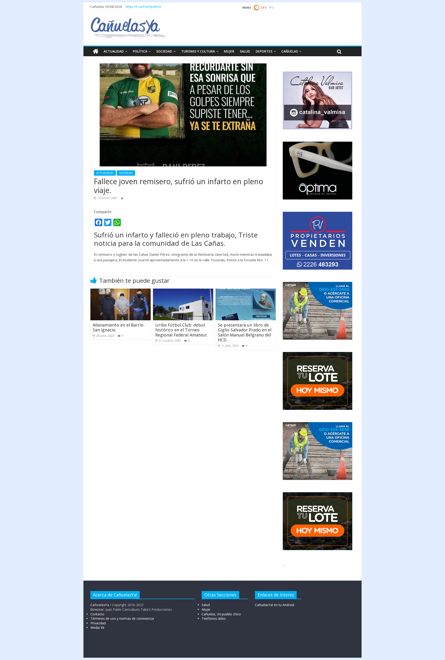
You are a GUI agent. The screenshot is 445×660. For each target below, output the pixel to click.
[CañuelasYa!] (128, 19)
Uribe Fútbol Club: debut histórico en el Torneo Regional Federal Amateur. (181, 330)
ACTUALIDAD (114, 51)
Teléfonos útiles (214, 618)
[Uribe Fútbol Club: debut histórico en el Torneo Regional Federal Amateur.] (183, 291)
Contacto (97, 614)
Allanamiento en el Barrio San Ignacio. (118, 327)
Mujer (206, 609)
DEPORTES (264, 51)
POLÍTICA (140, 51)
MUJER (229, 51)
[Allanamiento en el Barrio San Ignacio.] (120, 291)
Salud (206, 605)
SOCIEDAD (164, 51)
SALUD (245, 51)
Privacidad (98, 623)
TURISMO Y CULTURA (198, 51)
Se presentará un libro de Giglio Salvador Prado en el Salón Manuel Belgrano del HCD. (244, 332)
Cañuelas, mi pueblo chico (221, 614)
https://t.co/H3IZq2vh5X (143, 6)
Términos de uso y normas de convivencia (122, 618)
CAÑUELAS (289, 51)
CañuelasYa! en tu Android (274, 605)
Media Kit (97, 627)
